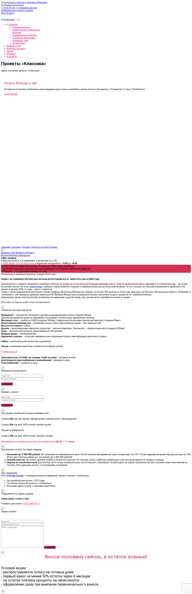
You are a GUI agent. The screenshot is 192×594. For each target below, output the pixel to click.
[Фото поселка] (29, 244)
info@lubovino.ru (9, 10)
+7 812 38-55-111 (10, 7)
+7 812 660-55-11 (31, 503)
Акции (4, 255)
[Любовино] (8, 19)
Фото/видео (50, 247)
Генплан (25, 247)
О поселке (15, 247)
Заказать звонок (28, 7)
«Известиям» (36, 286)
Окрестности (37, 247)
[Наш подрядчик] (50, 154)
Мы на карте (7, 13)
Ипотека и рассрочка (19, 255)
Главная (5, 247)
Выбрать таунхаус (25, 252)
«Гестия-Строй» (15, 475)
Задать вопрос (25, 10)
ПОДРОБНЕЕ (11, 94)
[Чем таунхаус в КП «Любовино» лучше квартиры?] (50, 211)
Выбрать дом (8, 252)
